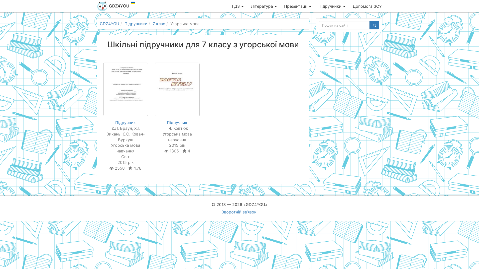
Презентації (296, 6)
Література (262, 6)
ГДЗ (236, 6)
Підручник (125, 122)
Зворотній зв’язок (239, 211)
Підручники (331, 6)
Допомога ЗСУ (367, 6)
